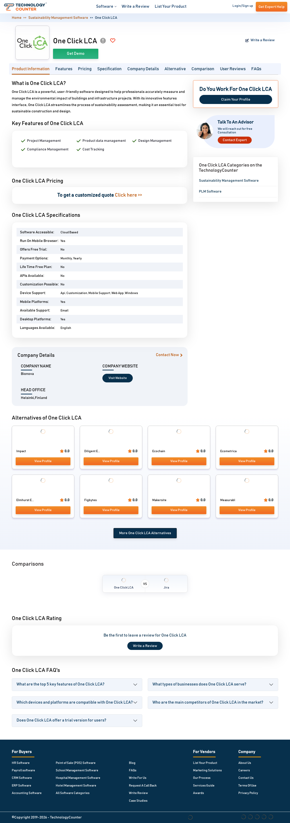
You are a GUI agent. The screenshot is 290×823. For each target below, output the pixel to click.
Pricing (85, 69)
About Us (244, 763)
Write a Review (136, 7)
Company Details (143, 69)
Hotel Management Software (76, 785)
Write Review (138, 793)
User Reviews (233, 69)
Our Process (201, 778)
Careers (244, 770)
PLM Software (210, 191)
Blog (132, 763)
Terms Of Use (247, 785)
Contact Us (246, 778)
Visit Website (118, 378)
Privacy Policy (248, 793)
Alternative (175, 69)
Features (63, 69)
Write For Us (137, 778)
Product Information (31, 69)
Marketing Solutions (207, 770)
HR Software (21, 763)
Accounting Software (27, 793)
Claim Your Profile (235, 99)
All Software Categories (72, 793)
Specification (109, 69)
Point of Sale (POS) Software (76, 763)
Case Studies (138, 800)
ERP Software (21, 785)
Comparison (202, 69)
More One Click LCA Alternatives (145, 533)
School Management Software (77, 770)
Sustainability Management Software (58, 17)
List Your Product (170, 7)
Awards (198, 793)
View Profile (43, 461)
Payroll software (23, 770)
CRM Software (22, 778)
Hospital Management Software (78, 778)
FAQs (256, 69)
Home (17, 17)
